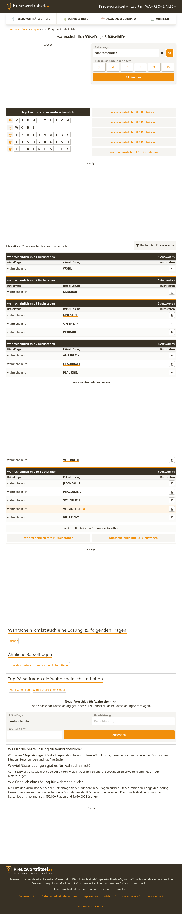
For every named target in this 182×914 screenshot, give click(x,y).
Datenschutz (27, 896)
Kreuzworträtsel (18, 29)
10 (168, 67)
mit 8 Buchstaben (134, 132)
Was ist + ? (17, 729)
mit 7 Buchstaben (134, 122)
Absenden (119, 735)
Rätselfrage (102, 47)
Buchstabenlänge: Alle (155, 245)
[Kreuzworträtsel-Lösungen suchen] (169, 53)
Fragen (34, 29)
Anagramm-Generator (121, 18)
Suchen (136, 77)
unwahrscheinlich (21, 665)
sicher (14, 641)
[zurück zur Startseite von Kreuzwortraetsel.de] (29, 6)
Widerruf (110, 896)
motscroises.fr (131, 896)
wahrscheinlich (20, 690)
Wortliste (163, 18)
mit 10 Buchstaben (134, 152)
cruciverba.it (155, 896)
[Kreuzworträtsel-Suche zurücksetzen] (162, 53)
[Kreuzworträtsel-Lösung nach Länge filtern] (99, 67)
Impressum (90, 896)
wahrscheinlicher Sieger (53, 665)
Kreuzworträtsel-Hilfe (33, 18)
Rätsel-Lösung (102, 715)
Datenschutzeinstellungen (59, 896)
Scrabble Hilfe (78, 18)
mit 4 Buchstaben (134, 112)
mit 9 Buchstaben (134, 142)
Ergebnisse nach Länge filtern (113, 61)
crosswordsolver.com (91, 906)
